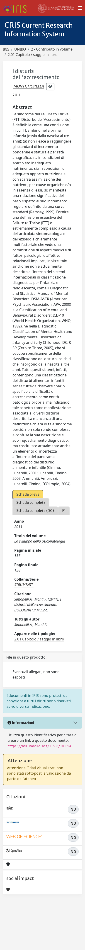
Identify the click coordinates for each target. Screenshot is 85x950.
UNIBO (20, 49)
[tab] (64, 511)
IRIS (6, 49)
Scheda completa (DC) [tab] (35, 510)
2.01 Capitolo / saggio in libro (33, 54)
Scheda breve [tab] (27, 494)
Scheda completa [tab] (31, 502)
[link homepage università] (56, 8)
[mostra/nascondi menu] (80, 8)
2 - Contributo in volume (52, 49)
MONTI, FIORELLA (28, 86)
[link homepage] (16, 8)
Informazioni (22, 722)
